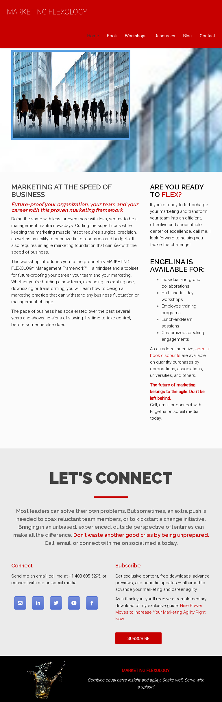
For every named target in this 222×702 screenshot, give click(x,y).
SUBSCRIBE (138, 638)
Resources (165, 35)
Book (112, 35)
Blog (187, 35)
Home (93, 35)
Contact (207, 35)
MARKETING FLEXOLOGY (47, 12)
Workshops (136, 35)
